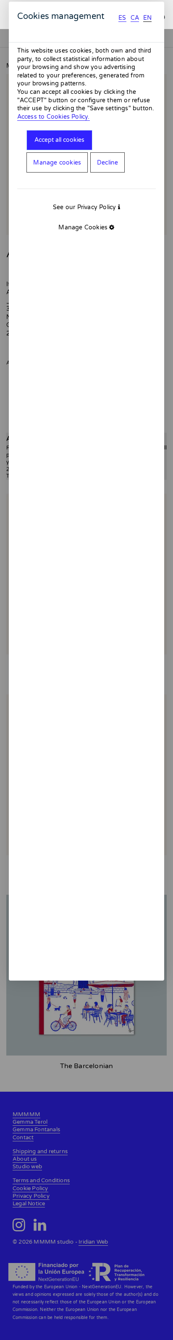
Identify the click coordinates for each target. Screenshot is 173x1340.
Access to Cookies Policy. (53, 116)
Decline (107, 162)
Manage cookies (57, 162)
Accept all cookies (59, 140)
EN (147, 17)
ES (122, 17)
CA (135, 17)
